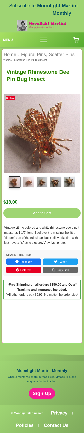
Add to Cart (42, 213)
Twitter (62, 261)
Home (10, 54)
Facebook (26, 261)
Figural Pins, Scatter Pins (48, 54)
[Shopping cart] (76, 40)
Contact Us (56, 425)
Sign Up (42, 393)
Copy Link (62, 269)
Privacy (59, 412)
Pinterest (25, 269)
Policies (25, 425)
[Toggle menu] (43, 40)
